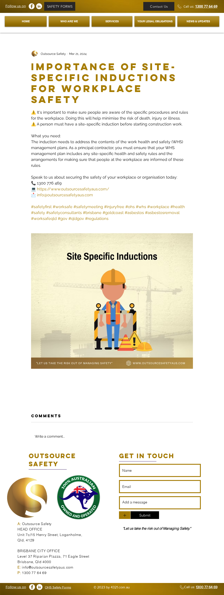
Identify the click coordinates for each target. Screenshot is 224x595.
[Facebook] (32, 6)
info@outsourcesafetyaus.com (47, 567)
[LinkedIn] (39, 6)
